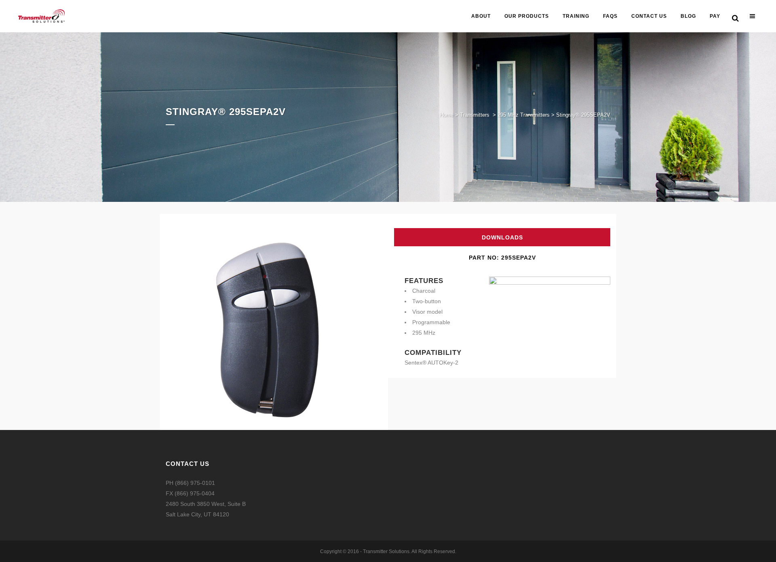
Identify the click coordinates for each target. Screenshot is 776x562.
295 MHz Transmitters (524, 115)
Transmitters (474, 115)
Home (446, 115)
